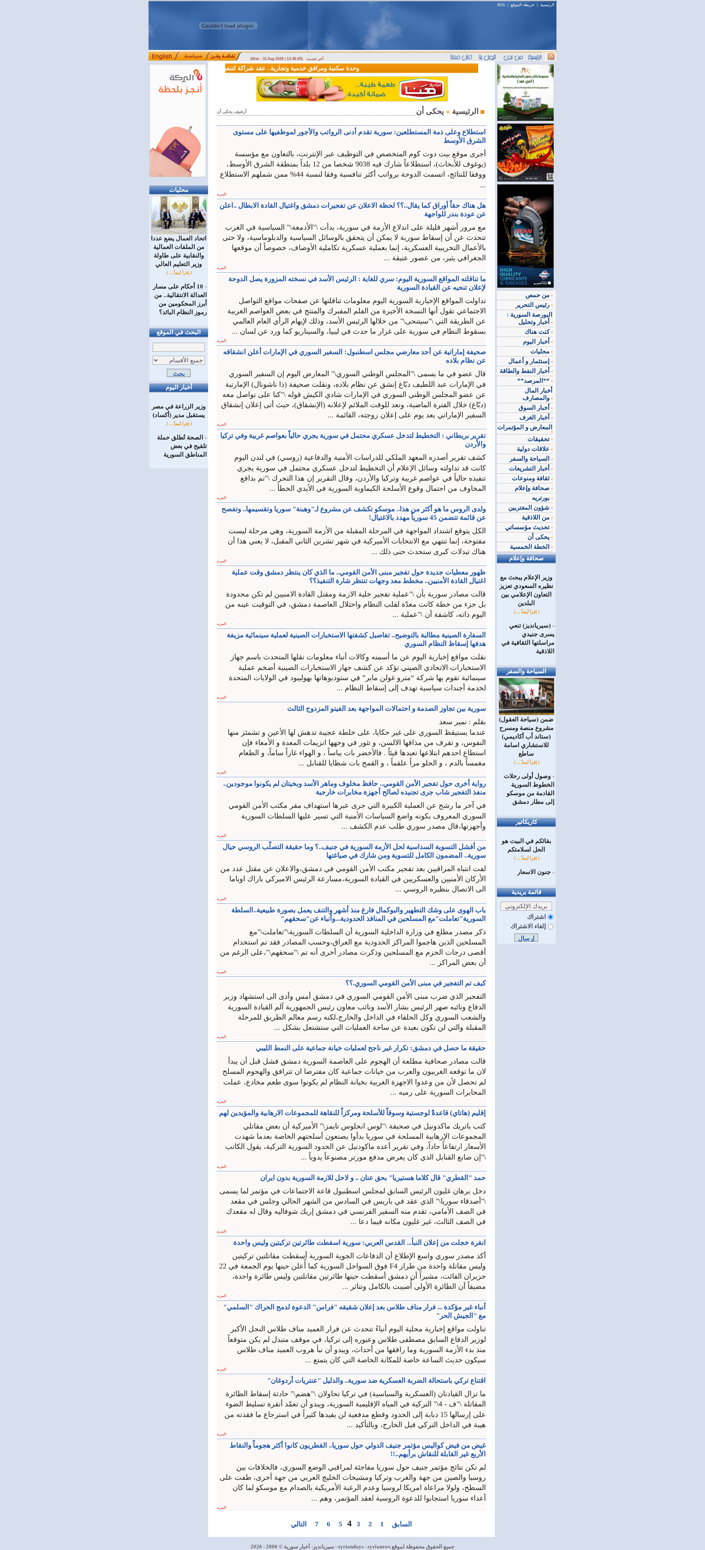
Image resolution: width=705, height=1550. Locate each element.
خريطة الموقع (522, 4)
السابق (402, 1524)
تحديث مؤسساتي (528, 527)
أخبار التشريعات (530, 468)
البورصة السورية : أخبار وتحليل (529, 318)
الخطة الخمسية (530, 546)
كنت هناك (538, 331)
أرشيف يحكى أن (231, 111)
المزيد (221, 194)
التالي (299, 1524)
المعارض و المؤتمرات (524, 427)
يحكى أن (539, 537)
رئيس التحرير (533, 305)
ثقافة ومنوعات (531, 478)
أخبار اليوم (537, 341)
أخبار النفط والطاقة (525, 371)
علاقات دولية (534, 449)
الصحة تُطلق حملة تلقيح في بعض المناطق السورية (182, 446)
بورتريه (541, 497)
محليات (540, 351)
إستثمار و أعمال (529, 361)
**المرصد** (534, 380)
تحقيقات (539, 439)
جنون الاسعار (534, 872)
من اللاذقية (536, 517)
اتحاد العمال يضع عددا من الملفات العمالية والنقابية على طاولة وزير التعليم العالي (178, 251)
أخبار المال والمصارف (537, 394)
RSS (501, 4)
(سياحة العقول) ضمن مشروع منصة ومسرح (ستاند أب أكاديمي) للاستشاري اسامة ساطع (526, 736)
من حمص (538, 295)
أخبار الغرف (535, 417)
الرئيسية (547, 4)
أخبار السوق (535, 407)
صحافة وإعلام (533, 488)
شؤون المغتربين (529, 507)
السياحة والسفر (530, 458)
